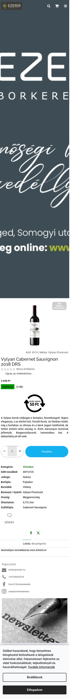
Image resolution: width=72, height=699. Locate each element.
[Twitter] (38, 533)
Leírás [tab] (26, 543)
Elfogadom (34, 689)
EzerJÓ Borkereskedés (19, 584)
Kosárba (47, 451)
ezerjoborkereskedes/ (19, 591)
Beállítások (34, 677)
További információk (41, 667)
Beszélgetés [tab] (39, 543)
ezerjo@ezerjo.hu (16, 569)
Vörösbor (28, 466)
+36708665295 (16, 577)
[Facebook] (31, 533)
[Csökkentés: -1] (4, 451)
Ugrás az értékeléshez (18, 373)
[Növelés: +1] (20, 451)
